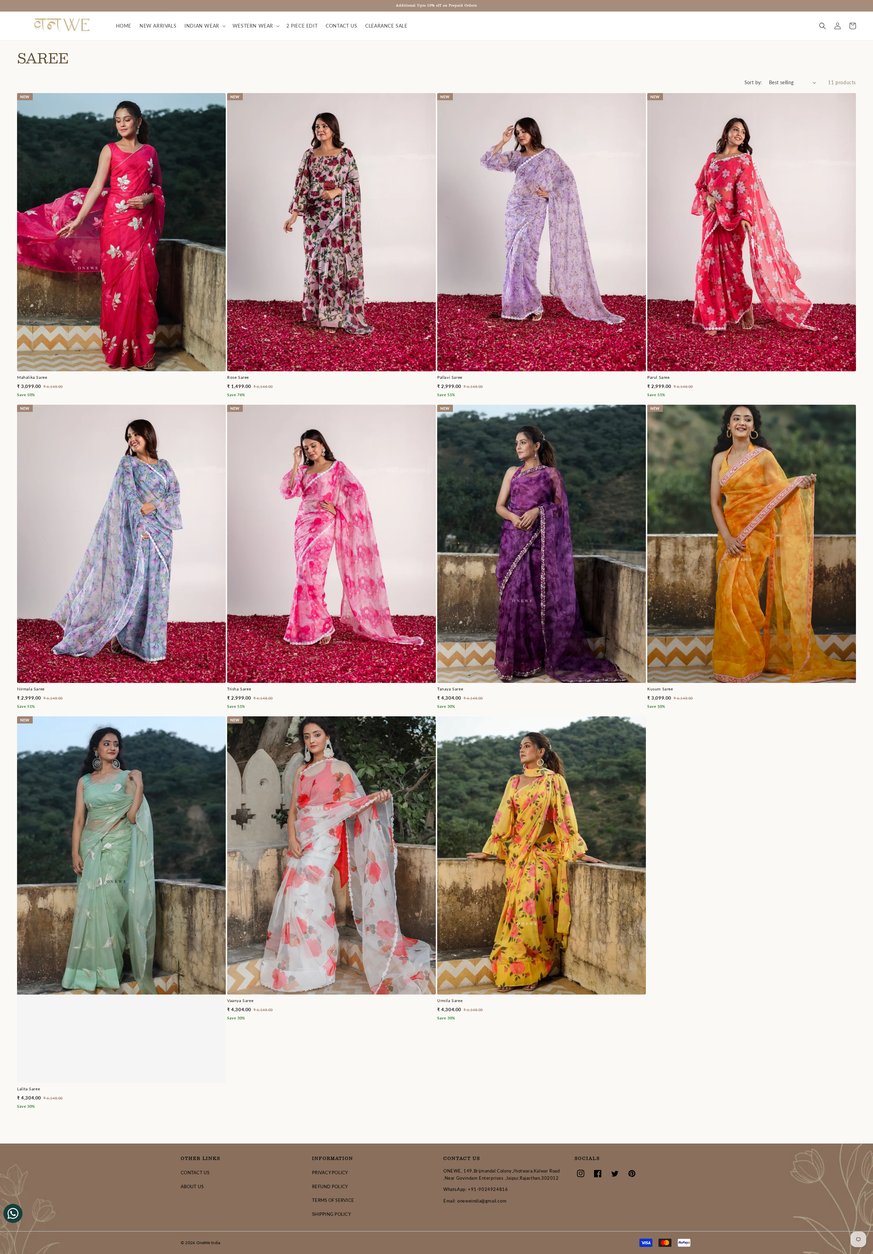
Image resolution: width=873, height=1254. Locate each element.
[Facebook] (598, 1173)
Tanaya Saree (450, 688)
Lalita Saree (28, 1088)
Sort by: (753, 82)
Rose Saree (238, 377)
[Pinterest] (632, 1173)
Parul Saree (658, 377)
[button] (204, 26)
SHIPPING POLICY (331, 1214)
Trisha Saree (239, 688)
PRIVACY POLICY (330, 1172)
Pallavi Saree (449, 377)
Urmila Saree (449, 1000)
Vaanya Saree (240, 1000)
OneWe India (208, 1242)
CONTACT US (195, 1172)
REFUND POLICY (330, 1186)
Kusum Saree (660, 688)
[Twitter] (615, 1173)
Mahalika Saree (32, 377)
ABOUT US (192, 1186)
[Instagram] (581, 1173)
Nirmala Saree (31, 688)
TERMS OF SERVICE (333, 1200)
